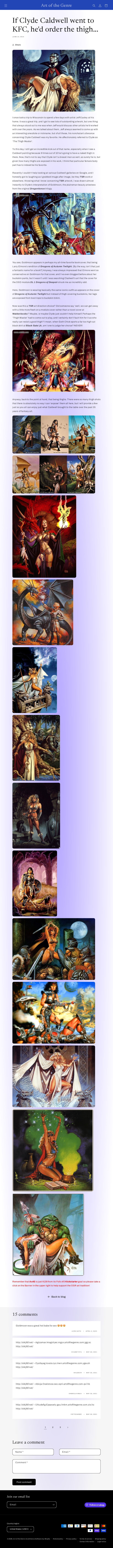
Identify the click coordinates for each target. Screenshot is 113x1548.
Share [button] (18, 45)
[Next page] (68, 1427)
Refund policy (58, 1539)
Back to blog (58, 1296)
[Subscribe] (53, 1504)
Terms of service (86, 1539)
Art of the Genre (19, 1539)
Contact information (87, 1541)
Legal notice (101, 1541)
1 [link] (45, 1427)
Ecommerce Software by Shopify (38, 1539)
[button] (6, 6)
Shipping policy (100, 1539)
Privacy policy (71, 1539)
